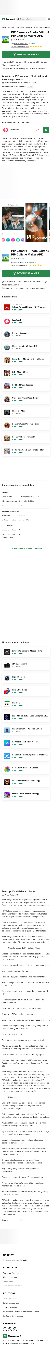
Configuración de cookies (13, 1316)
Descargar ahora (28, 54)
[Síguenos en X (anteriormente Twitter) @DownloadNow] (10, 1329)
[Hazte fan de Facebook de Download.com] (5, 1329)
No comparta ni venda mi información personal (21, 1312)
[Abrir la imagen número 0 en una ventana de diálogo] (13, 222)
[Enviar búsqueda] (18, 19)
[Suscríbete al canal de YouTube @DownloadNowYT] (15, 1329)
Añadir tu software (10, 1277)
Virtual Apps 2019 (11, 895)
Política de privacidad (11, 1299)
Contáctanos (8, 1282)
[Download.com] (8, 19)
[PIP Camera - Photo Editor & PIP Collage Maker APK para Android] (5, 39)
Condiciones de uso (11, 1303)
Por (19, 44)
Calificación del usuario (20, 47)
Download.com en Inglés (12, 1286)
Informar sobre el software (28, 549)
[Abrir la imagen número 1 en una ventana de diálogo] (36, 222)
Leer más (30, 87)
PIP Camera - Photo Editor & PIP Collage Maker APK (30, 35)
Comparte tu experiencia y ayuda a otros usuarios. (24, 68)
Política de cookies (10, 1307)
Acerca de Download (11, 1273)
